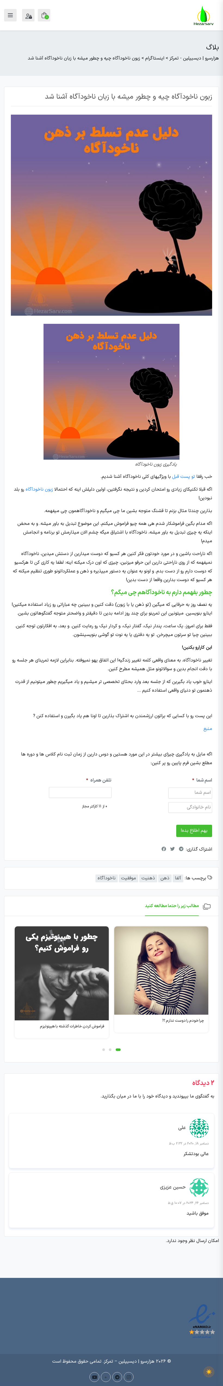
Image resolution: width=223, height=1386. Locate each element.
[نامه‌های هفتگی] (106, 1377)
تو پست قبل (183, 476)
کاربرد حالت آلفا (92, 1026)
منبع (207, 728)
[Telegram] (117, 1377)
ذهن (164, 878)
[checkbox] (208, 1371)
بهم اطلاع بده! (194, 830)
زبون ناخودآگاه (39, 489)
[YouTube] (94, 1377)
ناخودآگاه (107, 878)
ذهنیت (148, 878)
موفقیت (128, 878)
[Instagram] (129, 1377)
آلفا (178, 878)
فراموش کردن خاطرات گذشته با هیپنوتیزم (172, 1026)
